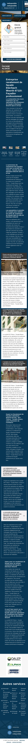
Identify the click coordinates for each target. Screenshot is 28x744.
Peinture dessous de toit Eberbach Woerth (23, 696)
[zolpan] (14, 665)
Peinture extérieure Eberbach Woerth (23, 705)
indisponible (12, 3)
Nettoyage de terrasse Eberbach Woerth (15, 705)
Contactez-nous (17, 742)
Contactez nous (19, 15)
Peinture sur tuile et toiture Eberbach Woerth (6, 704)
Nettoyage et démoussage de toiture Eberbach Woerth (6, 693)
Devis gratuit (6, 15)
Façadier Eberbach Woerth (23, 713)
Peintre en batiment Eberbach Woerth (15, 695)
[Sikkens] (14, 672)
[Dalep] (14, 659)
